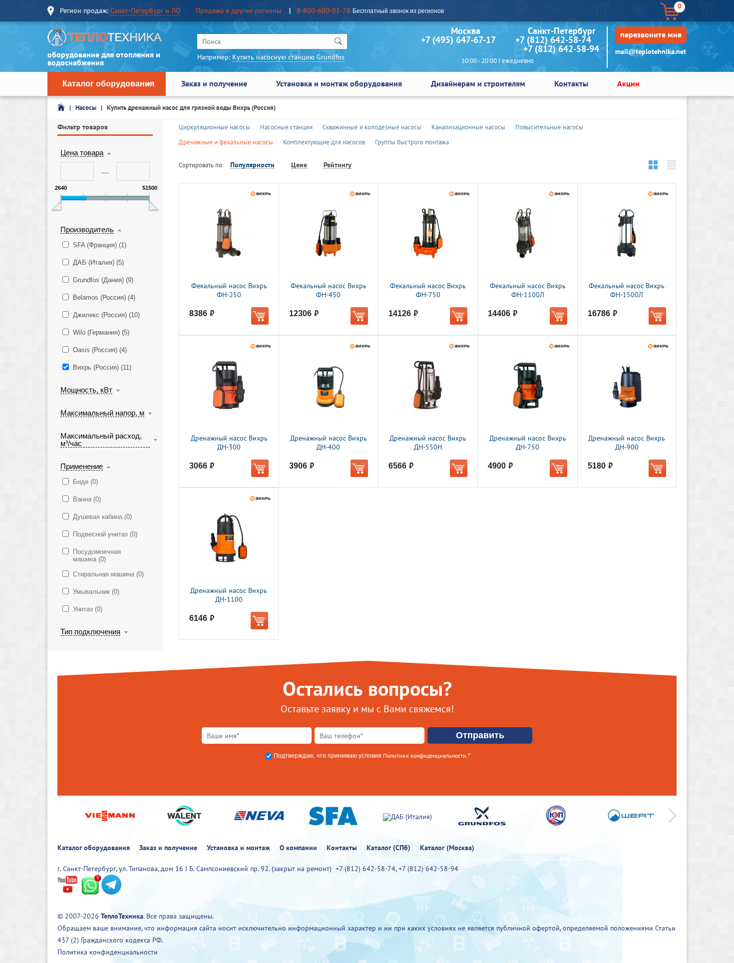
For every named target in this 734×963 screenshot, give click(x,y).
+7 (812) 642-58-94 (561, 48)
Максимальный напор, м (102, 413)
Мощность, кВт (86, 390)
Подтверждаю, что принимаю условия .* (372, 755)
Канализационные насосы (468, 127)
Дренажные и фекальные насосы (226, 142)
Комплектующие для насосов (324, 142)
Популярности (252, 165)
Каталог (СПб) (388, 847)
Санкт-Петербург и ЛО (145, 10)
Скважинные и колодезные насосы (372, 127)
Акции (628, 83)
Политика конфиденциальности (107, 952)
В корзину (260, 316)
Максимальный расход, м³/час (101, 440)
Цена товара (81, 153)
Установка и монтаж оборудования (339, 83)
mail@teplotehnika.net (650, 51)
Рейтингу (338, 165)
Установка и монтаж (238, 847)
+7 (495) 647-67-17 (458, 39)
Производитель (87, 230)
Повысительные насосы (549, 127)
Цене (299, 165)
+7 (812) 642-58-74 (553, 39)
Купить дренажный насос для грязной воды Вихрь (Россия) (191, 107)
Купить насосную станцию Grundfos (288, 56)
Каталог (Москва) (447, 847)
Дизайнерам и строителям (478, 83)
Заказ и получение (214, 83)
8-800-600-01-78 (324, 10)
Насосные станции (286, 127)
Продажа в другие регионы (238, 10)
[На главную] (104, 40)
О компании (298, 847)
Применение (81, 467)
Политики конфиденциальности (424, 755)
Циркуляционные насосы (214, 127)
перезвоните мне (651, 34)
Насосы (85, 107)
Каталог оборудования (108, 83)
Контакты (571, 83)
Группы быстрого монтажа (412, 142)
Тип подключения (90, 632)
